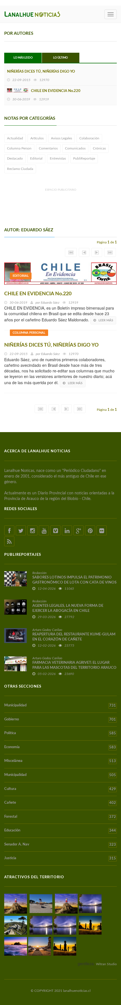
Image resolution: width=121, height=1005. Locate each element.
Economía (60, 747)
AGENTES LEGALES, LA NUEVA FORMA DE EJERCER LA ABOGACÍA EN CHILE (67, 608)
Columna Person (19, 148)
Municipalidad (60, 705)
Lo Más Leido (23, 57)
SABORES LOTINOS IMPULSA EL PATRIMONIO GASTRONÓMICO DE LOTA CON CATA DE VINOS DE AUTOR (74, 582)
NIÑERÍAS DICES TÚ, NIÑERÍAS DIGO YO (41, 71)
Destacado (15, 158)
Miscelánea (60, 761)
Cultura (60, 789)
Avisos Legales (61, 138)
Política (60, 733)
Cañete (60, 803)
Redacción (39, 573)
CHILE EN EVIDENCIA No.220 (55, 91)
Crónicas (99, 148)
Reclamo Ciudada (20, 168)
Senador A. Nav (60, 845)
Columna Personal (29, 332)
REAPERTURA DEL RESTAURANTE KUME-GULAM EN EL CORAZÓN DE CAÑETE (73, 637)
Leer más (105, 320)
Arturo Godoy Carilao (47, 629)
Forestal (60, 817)
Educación (60, 831)
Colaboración (89, 138)
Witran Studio (106, 964)
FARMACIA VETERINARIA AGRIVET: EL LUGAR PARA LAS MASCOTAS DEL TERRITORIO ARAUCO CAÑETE (74, 668)
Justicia (60, 858)
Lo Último (60, 57)
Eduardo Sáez (50, 302)
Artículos (37, 138)
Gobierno (60, 720)
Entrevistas (58, 158)
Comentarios (48, 148)
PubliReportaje (84, 158)
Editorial (36, 158)
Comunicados (75, 148)
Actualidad (15, 138)
